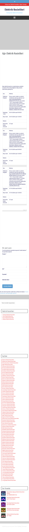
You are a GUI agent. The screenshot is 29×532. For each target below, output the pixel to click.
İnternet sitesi (5, 279)
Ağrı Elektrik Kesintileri (7, 364)
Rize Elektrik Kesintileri (7, 455)
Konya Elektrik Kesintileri (8, 436)
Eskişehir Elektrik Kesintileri (8, 405)
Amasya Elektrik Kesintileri (8, 367)
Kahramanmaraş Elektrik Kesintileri (10, 418)
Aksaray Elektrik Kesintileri (8, 366)
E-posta (4, 274)
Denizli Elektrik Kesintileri (8, 394)
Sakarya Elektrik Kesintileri (8, 456)
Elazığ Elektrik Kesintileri (8, 401)
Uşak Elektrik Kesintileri (7, 474)
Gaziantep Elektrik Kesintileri (9, 407)
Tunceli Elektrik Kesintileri (8, 472)
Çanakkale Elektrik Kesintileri (9, 390)
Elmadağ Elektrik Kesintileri (13, 503)
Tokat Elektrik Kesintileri (8, 469)
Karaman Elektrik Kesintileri (8, 421)
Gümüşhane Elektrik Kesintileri (9, 410)
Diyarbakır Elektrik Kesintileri (9, 396)
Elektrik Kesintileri (14, 9)
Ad (3, 269)
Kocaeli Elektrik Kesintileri (8, 434)
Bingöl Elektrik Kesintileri (8, 383)
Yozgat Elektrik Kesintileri (8, 478)
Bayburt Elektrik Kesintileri (8, 380)
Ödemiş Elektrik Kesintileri (13, 514)
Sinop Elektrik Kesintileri (8, 462)
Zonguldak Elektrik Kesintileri (9, 480)
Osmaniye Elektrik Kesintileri (9, 453)
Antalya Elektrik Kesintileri (8, 369)
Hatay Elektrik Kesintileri (8, 413)
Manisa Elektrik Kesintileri (8, 440)
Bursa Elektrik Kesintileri (8, 317)
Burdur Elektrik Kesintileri (8, 388)
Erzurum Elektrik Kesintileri (8, 404)
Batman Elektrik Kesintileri (8, 378)
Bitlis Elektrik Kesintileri (7, 385)
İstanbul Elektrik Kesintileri (9, 314)
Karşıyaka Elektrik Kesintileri (13, 497)
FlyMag (19, 526)
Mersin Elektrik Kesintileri (8, 443)
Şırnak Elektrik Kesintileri (8, 466)
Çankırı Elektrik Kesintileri (8, 391)
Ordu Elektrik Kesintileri (7, 451)
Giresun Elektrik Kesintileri (8, 409)
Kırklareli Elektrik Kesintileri (8, 431)
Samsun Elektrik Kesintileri (8, 458)
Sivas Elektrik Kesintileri (7, 464)
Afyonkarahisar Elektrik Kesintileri (10, 363)
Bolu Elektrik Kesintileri (7, 386)
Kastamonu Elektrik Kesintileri (9, 424)
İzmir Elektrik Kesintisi (8, 316)
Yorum (4, 254)
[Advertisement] (14, 34)
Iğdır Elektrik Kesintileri (7, 415)
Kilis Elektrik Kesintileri (7, 428)
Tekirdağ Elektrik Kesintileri (8, 467)
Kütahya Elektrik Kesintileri (8, 437)
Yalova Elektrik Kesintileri (8, 477)
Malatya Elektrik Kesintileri (8, 439)
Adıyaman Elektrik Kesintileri (9, 361)
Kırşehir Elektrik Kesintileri (8, 432)
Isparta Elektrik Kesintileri (8, 416)
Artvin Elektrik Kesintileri (8, 372)
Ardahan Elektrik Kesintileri (8, 371)
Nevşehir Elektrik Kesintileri (8, 448)
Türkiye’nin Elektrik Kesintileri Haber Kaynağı (15, 4)
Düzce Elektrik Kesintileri (8, 397)
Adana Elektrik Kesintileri (8, 359)
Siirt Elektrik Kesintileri (7, 461)
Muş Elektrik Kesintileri (7, 447)
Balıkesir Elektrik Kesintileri (8, 375)
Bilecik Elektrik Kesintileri (8, 382)
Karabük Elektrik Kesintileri (8, 420)
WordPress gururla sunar (8, 526)
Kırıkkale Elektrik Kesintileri (8, 429)
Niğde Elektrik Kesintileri (8, 450)
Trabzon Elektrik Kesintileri (8, 470)
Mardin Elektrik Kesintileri (8, 442)
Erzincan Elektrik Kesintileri (8, 402)
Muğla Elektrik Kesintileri (8, 445)
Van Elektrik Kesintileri (7, 475)
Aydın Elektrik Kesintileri (8, 374)
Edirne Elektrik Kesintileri (8, 399)
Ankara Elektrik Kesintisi (8, 319)
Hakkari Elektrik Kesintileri (8, 412)
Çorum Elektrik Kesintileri (8, 393)
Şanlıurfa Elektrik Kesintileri (8, 459)
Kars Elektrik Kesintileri (7, 423)
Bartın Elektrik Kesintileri (8, 377)
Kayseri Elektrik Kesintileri (8, 426)
